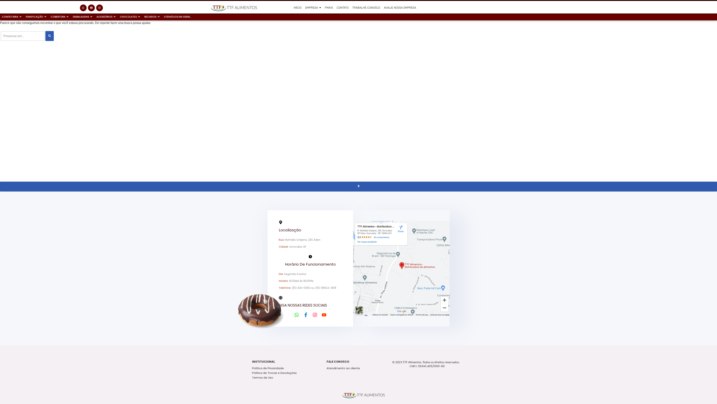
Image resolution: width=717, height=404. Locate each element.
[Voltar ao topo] (358, 187)
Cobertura (58, 17)
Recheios (150, 17)
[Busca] (49, 36)
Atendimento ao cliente (343, 368)
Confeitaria (10, 17)
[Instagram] (99, 7)
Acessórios (104, 17)
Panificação (34, 17)
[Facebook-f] (305, 315)
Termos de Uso (262, 377)
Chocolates (128, 17)
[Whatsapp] (83, 7)
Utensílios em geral (177, 17)
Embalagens (81, 17)
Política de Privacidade (268, 368)
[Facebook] (91, 7)
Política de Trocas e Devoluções (274, 373)
